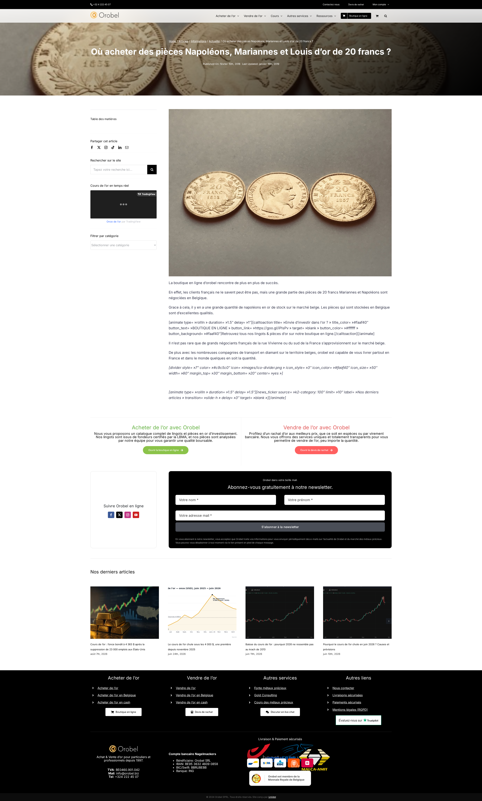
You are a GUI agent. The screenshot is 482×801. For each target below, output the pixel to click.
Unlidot (272, 797)
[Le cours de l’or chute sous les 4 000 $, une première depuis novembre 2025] (202, 588)
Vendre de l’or (186, 688)
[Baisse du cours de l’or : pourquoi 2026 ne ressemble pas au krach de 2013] (280, 588)
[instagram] (106, 147)
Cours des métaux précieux (273, 702)
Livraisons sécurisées (348, 695)
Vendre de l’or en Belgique (194, 695)
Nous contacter (343, 688)
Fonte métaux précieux (270, 688)
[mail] (126, 147)
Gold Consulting (265, 695)
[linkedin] (119, 147)
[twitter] (99, 147)
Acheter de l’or (108, 688)
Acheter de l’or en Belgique (117, 695)
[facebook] (92, 147)
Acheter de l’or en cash (114, 702)
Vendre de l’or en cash (191, 702)
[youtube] (136, 515)
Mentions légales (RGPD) (350, 710)
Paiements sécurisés (347, 702)
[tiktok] (112, 147)
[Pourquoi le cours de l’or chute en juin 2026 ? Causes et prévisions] (357, 588)
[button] (385, 15)
